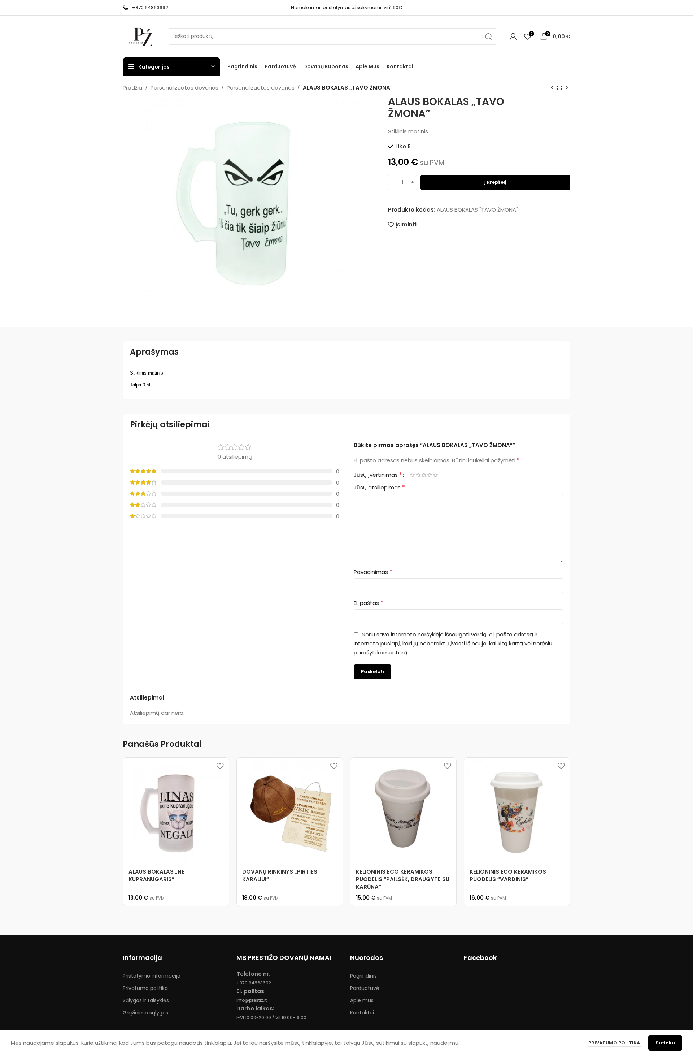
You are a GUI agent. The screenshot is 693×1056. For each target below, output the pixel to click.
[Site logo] (142, 36)
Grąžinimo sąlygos (145, 1012)
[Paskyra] (513, 36)
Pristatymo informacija (151, 975)
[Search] (488, 36)
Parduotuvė (364, 988)
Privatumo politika (145, 988)
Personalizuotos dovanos (184, 87)
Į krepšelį (495, 182)
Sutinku (665, 1042)
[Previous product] (552, 88)
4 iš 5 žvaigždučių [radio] (429, 475)
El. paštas (368, 603)
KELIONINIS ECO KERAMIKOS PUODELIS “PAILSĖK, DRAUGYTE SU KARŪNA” (402, 879)
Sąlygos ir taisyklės (146, 1000)
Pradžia (132, 87)
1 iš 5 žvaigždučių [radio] (412, 475)
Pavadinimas (373, 572)
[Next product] (566, 88)
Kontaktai (362, 1012)
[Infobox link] (145, 8)
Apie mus (362, 1000)
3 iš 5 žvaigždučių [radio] (424, 475)
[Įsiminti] (220, 766)
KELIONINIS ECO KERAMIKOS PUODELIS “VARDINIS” (508, 875)
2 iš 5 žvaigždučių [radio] (418, 475)
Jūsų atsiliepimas (379, 487)
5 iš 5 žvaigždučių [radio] (435, 475)
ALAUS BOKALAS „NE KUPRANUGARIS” (156, 875)
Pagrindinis (363, 975)
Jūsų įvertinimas (378, 475)
